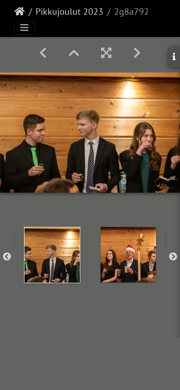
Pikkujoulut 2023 (69, 12)
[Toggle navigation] (24, 28)
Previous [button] (7, 257)
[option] (52, 255)
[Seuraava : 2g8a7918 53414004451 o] (137, 53)
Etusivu (19, 11)
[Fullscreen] (106, 53)
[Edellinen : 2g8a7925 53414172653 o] (43, 53)
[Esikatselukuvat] (74, 53)
